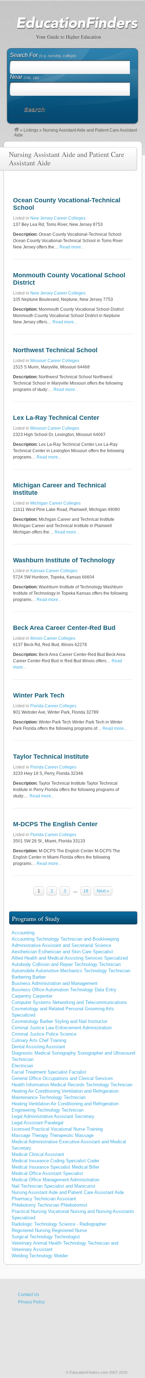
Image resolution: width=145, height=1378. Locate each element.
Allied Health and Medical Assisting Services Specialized (70, 958)
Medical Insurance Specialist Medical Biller (55, 1167)
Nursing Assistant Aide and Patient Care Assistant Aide (68, 1192)
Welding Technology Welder (40, 1255)
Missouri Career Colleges (54, 360)
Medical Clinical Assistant (38, 1154)
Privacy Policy (31, 1302)
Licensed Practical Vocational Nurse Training (57, 1129)
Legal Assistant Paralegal (37, 1122)
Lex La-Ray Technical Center (56, 417)
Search (34, 109)
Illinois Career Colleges (52, 638)
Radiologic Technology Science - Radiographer (59, 1224)
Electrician (22, 1065)
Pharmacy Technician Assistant (44, 1198)
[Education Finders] (16, 130)
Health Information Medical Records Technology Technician (72, 1084)
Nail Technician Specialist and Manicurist (53, 1186)
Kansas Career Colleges (53, 570)
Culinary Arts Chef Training (39, 1040)
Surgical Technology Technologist (46, 1236)
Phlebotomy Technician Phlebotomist (49, 1205)
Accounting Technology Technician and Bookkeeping (65, 939)
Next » (103, 891)
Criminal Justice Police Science (44, 1034)
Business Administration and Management (54, 983)
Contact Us (28, 1294)
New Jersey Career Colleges (58, 218)
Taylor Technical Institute (51, 756)
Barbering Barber (29, 977)
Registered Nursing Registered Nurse (49, 1230)
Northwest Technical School (55, 350)
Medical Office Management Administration (55, 1179)
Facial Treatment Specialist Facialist (49, 1072)
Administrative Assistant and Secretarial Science (61, 945)
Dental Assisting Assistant (38, 1046)
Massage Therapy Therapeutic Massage (53, 1135)
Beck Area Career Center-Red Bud (64, 627)
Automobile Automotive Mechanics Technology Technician (71, 970)
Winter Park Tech (38, 695)
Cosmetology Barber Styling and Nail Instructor (59, 1021)
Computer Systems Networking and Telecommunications (69, 1002)
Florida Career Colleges (53, 705)
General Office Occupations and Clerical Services (62, 1078)
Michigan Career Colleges (55, 503)
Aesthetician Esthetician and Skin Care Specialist (62, 951)
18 (85, 891)
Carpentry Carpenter (32, 996)
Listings (31, 130)
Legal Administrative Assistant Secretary (53, 1116)
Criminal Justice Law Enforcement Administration (62, 1027)
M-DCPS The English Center (55, 824)
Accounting (23, 932)
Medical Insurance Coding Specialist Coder (55, 1160)
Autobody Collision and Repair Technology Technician (66, 964)
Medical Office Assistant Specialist (47, 1173)
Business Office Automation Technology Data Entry (64, 989)
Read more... (71, 247)
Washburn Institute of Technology (64, 560)
